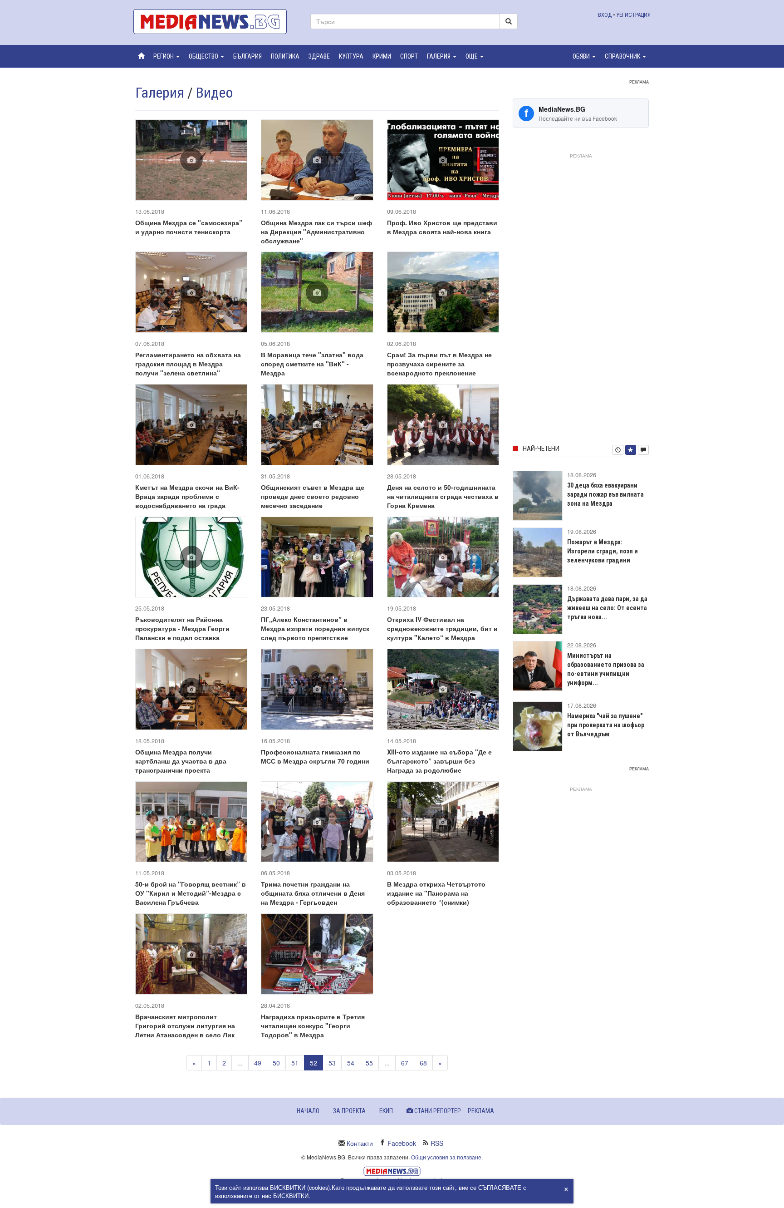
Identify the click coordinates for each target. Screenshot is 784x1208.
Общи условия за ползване (446, 1157)
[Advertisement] (581, 297)
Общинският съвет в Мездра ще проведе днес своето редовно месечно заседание (312, 496)
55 (369, 1062)
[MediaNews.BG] (215, 21)
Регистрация (634, 14)
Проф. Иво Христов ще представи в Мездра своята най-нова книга (442, 227)
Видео (214, 92)
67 (404, 1062)
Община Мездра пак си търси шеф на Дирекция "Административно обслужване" (316, 231)
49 (257, 1062)
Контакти (360, 1143)
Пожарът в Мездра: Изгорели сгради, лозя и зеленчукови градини (602, 551)
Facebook (401, 1143)
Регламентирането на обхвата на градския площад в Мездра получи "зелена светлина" (188, 363)
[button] (166, 56)
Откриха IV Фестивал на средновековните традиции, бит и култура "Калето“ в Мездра (442, 628)
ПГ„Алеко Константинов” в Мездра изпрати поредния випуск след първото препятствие (315, 628)
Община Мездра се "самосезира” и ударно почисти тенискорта (188, 227)
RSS (437, 1143)
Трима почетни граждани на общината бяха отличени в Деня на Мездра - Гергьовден (313, 893)
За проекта (349, 1110)
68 (423, 1062)
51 (295, 1062)
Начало (308, 1110)
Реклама (481, 1110)
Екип (386, 1110)
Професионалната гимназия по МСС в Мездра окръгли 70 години (315, 756)
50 (276, 1062)
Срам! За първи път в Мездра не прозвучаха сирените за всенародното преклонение (439, 363)
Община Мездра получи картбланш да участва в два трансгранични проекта (180, 760)
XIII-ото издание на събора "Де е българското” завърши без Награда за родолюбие (439, 760)
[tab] (617, 450)
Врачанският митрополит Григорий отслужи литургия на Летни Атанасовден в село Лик (185, 1025)
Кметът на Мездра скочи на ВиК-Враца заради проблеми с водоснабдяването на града (187, 496)
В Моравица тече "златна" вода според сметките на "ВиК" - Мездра (312, 363)
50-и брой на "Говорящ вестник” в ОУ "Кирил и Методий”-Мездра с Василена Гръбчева (190, 893)
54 (350, 1062)
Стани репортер (437, 1110)
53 (332, 1062)
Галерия (159, 92)
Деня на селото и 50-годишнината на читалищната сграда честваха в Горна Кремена (443, 496)
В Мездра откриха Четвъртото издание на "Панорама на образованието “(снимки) (436, 893)
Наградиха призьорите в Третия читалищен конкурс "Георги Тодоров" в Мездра (313, 1025)
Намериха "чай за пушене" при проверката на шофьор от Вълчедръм (605, 725)
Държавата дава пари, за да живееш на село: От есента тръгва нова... (607, 608)
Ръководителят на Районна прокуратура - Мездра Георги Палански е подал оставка (182, 628)
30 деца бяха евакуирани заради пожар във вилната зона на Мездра (605, 494)
